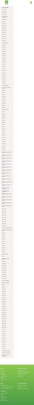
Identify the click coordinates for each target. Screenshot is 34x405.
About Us (2, 368)
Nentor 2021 (4, 217)
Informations (3, 391)
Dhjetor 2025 (4, 40)
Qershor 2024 (4, 276)
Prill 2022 (3, 243)
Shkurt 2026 (4, 308)
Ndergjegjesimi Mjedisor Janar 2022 (6, 158)
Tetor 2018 (3, 333)
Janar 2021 (3, 72)
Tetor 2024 (4, 346)
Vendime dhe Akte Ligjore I (6, 350)
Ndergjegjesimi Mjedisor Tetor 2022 (6, 206)
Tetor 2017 (3, 331)
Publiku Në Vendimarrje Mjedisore (5, 259)
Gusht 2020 (4, 51)
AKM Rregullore (4, 12)
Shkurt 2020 (4, 295)
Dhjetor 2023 (4, 36)
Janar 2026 (3, 83)
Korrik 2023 (4, 103)
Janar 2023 (3, 76)
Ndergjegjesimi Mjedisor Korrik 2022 (6, 167)
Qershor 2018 (4, 263)
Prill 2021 (3, 241)
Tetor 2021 (3, 340)
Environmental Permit (5, 109)
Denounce (3, 21)
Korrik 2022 (4, 101)
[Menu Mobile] (31, 2)
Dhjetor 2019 (4, 27)
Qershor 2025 (4, 278)
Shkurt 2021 (4, 297)
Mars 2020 (3, 137)
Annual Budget (4, 19)
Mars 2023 (3, 143)
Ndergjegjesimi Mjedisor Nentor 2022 (7, 182)
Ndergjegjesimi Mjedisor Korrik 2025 (6, 170)
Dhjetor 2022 (4, 34)
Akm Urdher (4, 14)
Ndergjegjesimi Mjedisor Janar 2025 (6, 161)
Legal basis (2, 377)
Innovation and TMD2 (4, 393)
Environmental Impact (22, 368)
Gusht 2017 (4, 44)
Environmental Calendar (5, 400)
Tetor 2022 (4, 342)
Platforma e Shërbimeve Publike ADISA (7, 230)
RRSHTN (3, 284)
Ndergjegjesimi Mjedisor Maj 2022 (6, 173)
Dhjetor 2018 (4, 25)
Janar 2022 (3, 74)
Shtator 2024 (4, 325)
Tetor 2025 (4, 348)
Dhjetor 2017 (4, 23)
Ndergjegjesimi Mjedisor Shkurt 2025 (7, 194)
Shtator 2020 (4, 316)
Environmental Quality (22, 383)
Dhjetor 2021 (4, 32)
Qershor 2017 (4, 261)
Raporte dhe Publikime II (5, 282)
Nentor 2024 (4, 223)
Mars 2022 (3, 141)
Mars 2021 (3, 139)
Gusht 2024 (4, 59)
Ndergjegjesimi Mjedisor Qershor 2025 (5, 191)
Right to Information (4, 397)
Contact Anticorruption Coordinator (6, 388)
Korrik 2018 (3, 92)
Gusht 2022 (4, 55)
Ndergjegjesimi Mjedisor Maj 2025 (6, 176)
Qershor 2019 (4, 265)
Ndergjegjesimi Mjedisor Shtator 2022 (7, 200)
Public (3, 256)
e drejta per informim (5, 42)
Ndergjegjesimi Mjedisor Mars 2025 (6, 179)
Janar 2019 (3, 68)
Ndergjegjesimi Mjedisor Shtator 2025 (7, 203)
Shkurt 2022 (4, 299)
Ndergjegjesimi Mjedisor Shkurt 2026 (7, 197)
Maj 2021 (3, 120)
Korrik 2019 (3, 94)
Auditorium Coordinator (4, 385)
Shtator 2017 (4, 310)
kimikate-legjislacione (5, 85)
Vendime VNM (20, 376)
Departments (3, 373)
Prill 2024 (3, 247)
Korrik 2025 (4, 107)
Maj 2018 (3, 113)
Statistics (2, 396)
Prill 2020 (3, 239)
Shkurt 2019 (4, 293)
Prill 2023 (3, 245)
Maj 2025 (3, 128)
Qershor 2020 (4, 267)
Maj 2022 (3, 122)
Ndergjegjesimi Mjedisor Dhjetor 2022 (7, 152)
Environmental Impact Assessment (5, 355)
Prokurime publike (5, 254)
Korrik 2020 (4, 96)
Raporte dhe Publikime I (5, 280)
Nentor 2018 (4, 210)
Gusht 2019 (4, 49)
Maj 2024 (3, 126)
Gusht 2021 (4, 53)
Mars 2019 (3, 135)
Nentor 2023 (4, 221)
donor (2, 380)
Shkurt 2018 (4, 291)
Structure (3, 329)
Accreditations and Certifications (5, 17)
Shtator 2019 (4, 314)
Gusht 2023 (4, 57)
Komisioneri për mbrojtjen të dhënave (6, 88)
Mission (2, 370)
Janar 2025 (3, 81)
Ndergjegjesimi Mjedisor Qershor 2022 (5, 188)
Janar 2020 (4, 70)
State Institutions (3, 379)
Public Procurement (4, 376)
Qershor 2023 (4, 274)
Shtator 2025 (4, 327)
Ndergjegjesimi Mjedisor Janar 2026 (6, 164)
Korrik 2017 (3, 90)
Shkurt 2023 (4, 301)
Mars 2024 (3, 145)
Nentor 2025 (4, 225)
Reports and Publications (22, 385)
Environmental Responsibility (6, 227)
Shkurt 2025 (4, 306)
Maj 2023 (3, 124)
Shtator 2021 (4, 318)
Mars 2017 (3, 130)
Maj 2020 (3, 118)
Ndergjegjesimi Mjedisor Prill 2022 (6, 185)
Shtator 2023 (4, 323)
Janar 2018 (3, 66)
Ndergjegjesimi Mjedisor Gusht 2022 (6, 155)
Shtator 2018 (4, 312)
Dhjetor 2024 (4, 38)
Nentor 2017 (4, 208)
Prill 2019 (3, 237)
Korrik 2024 (4, 105)
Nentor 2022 (4, 219)
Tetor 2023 (4, 344)
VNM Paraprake (20, 374)
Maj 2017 (3, 111)
